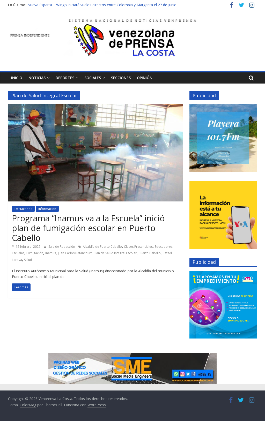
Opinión (144, 77)
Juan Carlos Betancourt (75, 253)
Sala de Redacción (62, 246)
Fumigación (34, 253)
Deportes (65, 77)
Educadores (163, 246)
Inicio (16, 77)
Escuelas (18, 253)
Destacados (23, 209)
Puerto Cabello (150, 253)
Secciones (121, 77)
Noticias (37, 77)
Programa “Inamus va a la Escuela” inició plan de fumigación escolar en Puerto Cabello (88, 228)
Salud (28, 260)
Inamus (50, 253)
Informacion (47, 209)
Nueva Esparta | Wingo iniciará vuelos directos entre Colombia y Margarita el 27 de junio (101, 4)
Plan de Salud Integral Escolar (115, 253)
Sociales (92, 77)
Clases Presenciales (138, 246)
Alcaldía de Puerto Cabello (102, 246)
